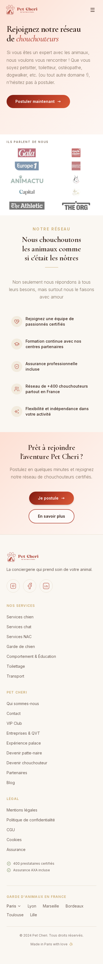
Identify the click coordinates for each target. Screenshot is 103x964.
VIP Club (14, 723)
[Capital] (27, 192)
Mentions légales (22, 810)
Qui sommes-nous (23, 703)
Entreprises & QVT (23, 733)
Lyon (32, 906)
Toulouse (15, 914)
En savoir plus (51, 516)
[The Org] (76, 205)
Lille (33, 914)
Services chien (20, 617)
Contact (14, 713)
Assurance (16, 849)
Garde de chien (21, 646)
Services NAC (19, 636)
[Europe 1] (27, 166)
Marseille (51, 906)
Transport (15, 676)
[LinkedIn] (46, 586)
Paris (11, 906)
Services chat (19, 626)
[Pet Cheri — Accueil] (21, 10)
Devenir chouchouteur (27, 762)
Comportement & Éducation (31, 656)
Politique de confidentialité (31, 820)
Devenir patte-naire (24, 753)
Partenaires (17, 772)
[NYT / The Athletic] (26, 206)
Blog (11, 782)
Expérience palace (24, 743)
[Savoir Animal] (76, 179)
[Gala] (27, 152)
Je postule (48, 498)
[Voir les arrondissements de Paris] (19, 906)
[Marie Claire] (76, 152)
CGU (11, 829)
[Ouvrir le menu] (93, 10)
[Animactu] (26, 179)
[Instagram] (13, 586)
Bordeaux (74, 906)
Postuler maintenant (35, 101)
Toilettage (16, 666)
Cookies (14, 839)
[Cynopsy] (76, 192)
